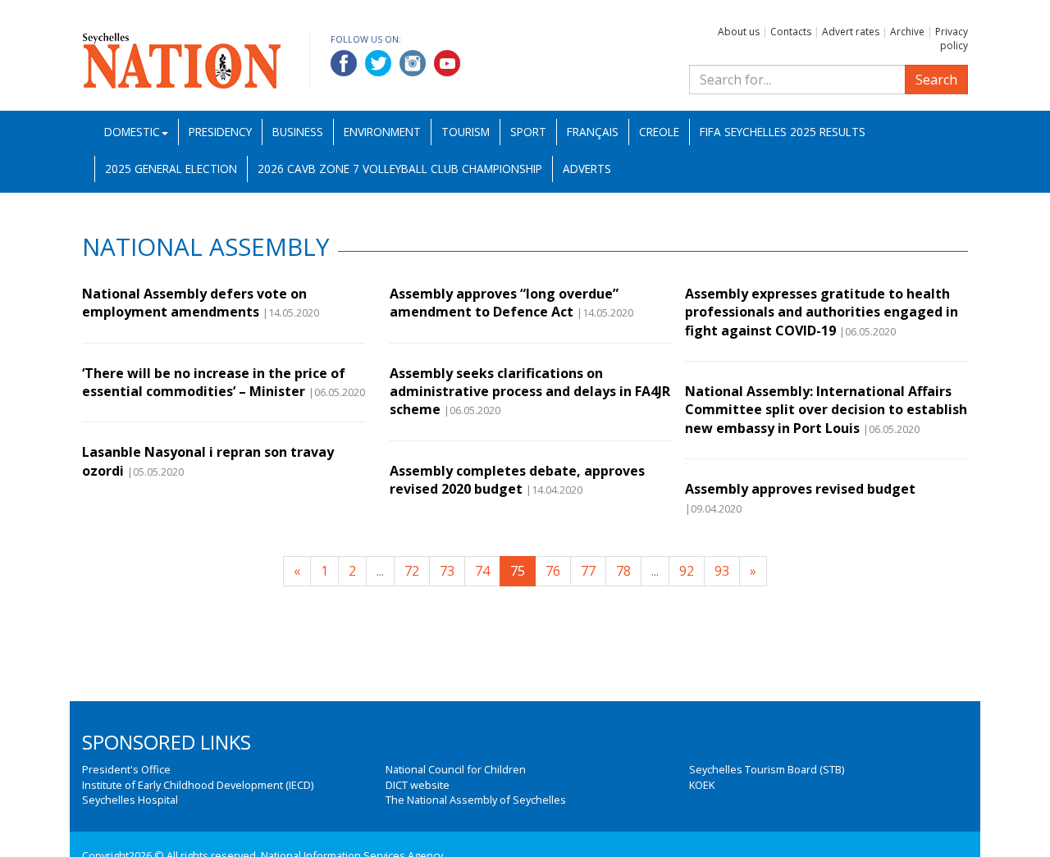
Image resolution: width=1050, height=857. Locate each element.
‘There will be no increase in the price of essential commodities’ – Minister (213, 382)
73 (447, 571)
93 (721, 571)
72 (411, 571)
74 (482, 571)
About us (739, 32)
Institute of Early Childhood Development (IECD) (197, 784)
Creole (659, 131)
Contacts (790, 32)
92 (686, 571)
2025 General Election (171, 168)
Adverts (587, 168)
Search (936, 80)
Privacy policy (951, 38)
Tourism (465, 131)
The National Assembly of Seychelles (476, 799)
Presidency (220, 131)
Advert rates (850, 32)
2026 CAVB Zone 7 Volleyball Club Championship (400, 168)
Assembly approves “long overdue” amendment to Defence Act (504, 303)
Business (297, 131)
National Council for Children (456, 769)
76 (553, 571)
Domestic (132, 131)
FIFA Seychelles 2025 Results (782, 131)
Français (593, 131)
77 (588, 571)
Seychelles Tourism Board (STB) (766, 769)
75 (517, 571)
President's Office (126, 769)
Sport (528, 131)
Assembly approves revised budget (800, 489)
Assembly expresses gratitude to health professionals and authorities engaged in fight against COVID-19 (821, 312)
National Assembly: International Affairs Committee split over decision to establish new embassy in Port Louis (826, 409)
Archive (907, 32)
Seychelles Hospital (130, 799)
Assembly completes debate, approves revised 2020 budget (517, 480)
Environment (382, 131)
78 (623, 571)
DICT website (418, 784)
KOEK (701, 784)
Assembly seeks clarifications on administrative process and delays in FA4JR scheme (530, 391)
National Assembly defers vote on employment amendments (194, 303)
